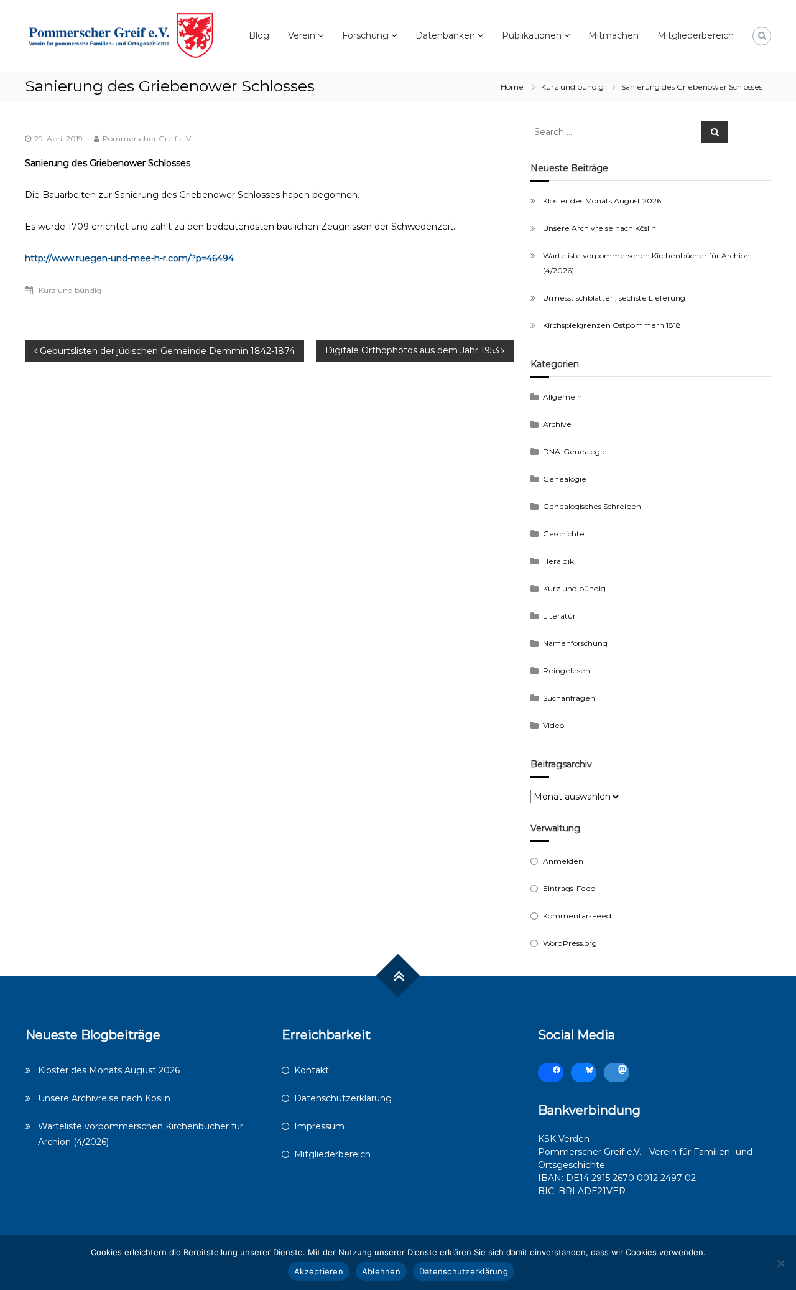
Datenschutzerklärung (343, 1098)
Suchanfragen (569, 698)
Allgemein (562, 396)
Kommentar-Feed (577, 915)
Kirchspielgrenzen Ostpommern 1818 (612, 325)
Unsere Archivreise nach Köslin (599, 228)
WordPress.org (570, 943)
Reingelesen (566, 670)
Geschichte (564, 533)
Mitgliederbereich (695, 35)
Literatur (559, 615)
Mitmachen (613, 35)
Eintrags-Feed (569, 888)
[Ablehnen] (780, 1263)
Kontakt (311, 1070)
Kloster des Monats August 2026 (602, 200)
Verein (301, 35)
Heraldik (558, 561)
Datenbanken (445, 35)
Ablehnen (381, 1271)
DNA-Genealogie (575, 451)
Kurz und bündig (572, 86)
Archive (557, 424)
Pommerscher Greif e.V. (148, 138)
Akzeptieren (318, 1271)
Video (553, 725)
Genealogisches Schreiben (592, 506)
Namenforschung (575, 643)
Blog (259, 35)
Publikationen (532, 35)
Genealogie (564, 479)
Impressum (319, 1126)
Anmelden (563, 861)
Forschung (365, 35)
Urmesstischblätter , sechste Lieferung (614, 297)
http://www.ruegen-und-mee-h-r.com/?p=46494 (129, 258)
